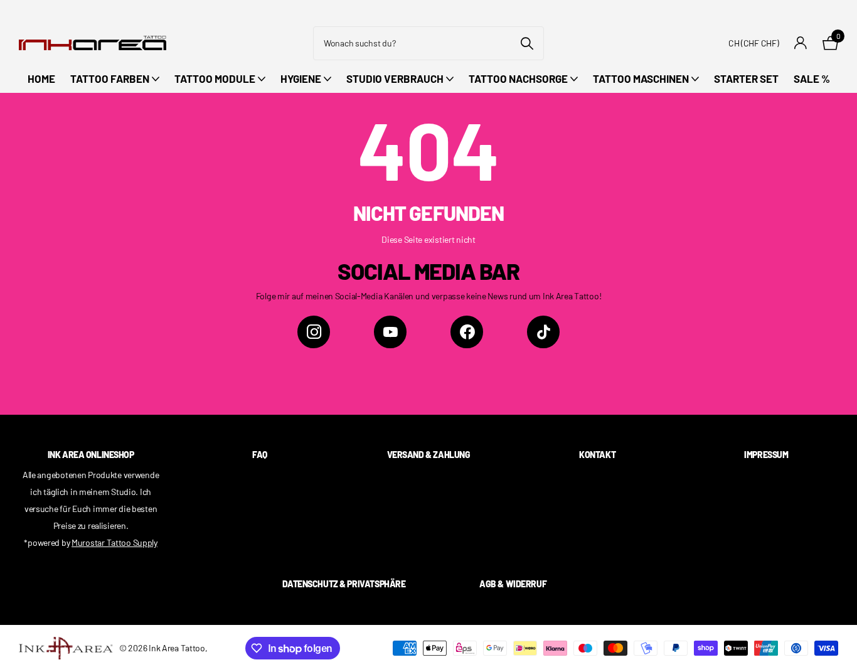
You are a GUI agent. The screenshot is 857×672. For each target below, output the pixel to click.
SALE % (812, 78)
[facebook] (466, 332)
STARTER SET (746, 78)
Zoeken (526, 43)
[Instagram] (313, 332)
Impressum (766, 454)
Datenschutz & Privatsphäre (343, 584)
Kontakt (597, 454)
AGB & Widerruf (512, 584)
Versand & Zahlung (429, 454)
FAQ (259, 454)
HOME (41, 78)
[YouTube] (390, 332)
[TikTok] (543, 332)
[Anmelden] (800, 43)
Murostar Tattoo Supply (114, 542)
